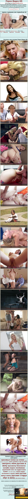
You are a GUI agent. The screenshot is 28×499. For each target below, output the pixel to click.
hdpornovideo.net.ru (18, 3)
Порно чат (16, 9)
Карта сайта (12, 494)
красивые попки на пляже (12, 460)
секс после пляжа (20, 478)
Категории (11, 9)
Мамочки (6, 32)
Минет (22, 32)
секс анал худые (12, 471)
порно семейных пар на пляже (18, 461)
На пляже (17, 32)
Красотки (11, 32)
